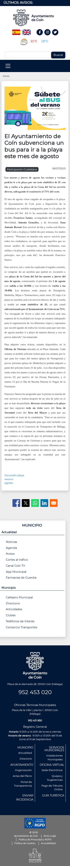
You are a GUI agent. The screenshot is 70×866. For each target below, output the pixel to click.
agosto (8, 482)
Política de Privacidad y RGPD (35, 839)
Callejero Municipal (19, 597)
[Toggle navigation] (8, 66)
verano (8, 479)
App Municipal (16, 572)
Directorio (13, 603)
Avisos (10, 553)
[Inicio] (35, 17)
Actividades (14, 609)
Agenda (11, 548)
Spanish (16, 30)
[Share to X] (26, 503)
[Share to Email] (54, 503)
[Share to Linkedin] (44, 503)
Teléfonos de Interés (20, 621)
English (26, 30)
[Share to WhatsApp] (35, 503)
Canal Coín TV (15, 565)
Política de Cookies (24, 843)
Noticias (11, 542)
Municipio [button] (9, 587)
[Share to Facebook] (16, 503)
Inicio (6, 75)
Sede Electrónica (52, 770)
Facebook (42, 36)
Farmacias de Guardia (21, 577)
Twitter (56, 36)
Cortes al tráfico (17, 559)
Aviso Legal (50, 835)
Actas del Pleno (22, 775)
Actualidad (25, 752)
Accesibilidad (48, 843)
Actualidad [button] (9, 532)
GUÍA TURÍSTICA (53, 795)
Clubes (11, 615)
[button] (35, 108)
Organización (23, 770)
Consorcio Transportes (21, 627)
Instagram (49, 36)
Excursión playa (14, 475)
